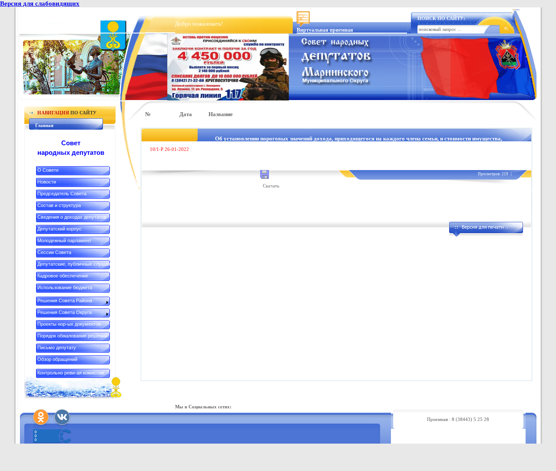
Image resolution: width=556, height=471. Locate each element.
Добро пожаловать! (199, 24)
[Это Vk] (62, 417)
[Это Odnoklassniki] (41, 417)
